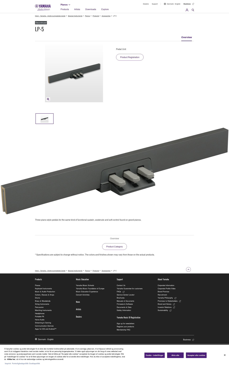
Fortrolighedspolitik (20, 363)
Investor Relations (165, 307)
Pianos (64, 4)
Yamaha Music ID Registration (128, 317)
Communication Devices (44, 326)
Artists (77, 9)
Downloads (90, 9)
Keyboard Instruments (43, 288)
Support (155, 4)
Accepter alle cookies (196, 355)
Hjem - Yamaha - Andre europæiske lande (50, 16)
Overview (186, 37)
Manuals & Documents (125, 301)
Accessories (106, 16)
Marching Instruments (43, 310)
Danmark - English (173, 4)
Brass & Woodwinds (42, 301)
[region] (114, 355)
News (78, 301)
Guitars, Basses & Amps (44, 294)
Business (187, 4)
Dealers (146, 4)
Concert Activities (83, 294)
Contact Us (121, 285)
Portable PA (39, 316)
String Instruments (42, 304)
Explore (105, 9)
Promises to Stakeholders (168, 301)
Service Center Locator (125, 294)
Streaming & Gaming (43, 322)
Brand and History (164, 304)
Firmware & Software (125, 304)
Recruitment (162, 294)
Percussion (39, 307)
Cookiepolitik (34, 363)
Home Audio (39, 319)
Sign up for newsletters (125, 323)
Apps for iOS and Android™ (45, 329)
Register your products (125, 326)
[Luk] (225, 355)
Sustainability (163, 310)
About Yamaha (163, 279)
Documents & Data (124, 307)
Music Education (82, 279)
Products (65, 9)
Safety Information (124, 310)
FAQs (119, 291)
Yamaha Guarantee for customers (130, 288)
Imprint (8, 363)
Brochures (121, 297)
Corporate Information (166, 285)
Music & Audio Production (45, 291)
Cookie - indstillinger (154, 355)
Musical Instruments (75, 16)
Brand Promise (163, 291)
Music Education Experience (87, 291)
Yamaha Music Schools (85, 285)
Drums (37, 297)
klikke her (11, 359)
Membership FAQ (123, 329)
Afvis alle (175, 355)
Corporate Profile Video (166, 288)
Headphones (40, 313)
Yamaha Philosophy (165, 297)
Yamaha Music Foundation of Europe (90, 288)
